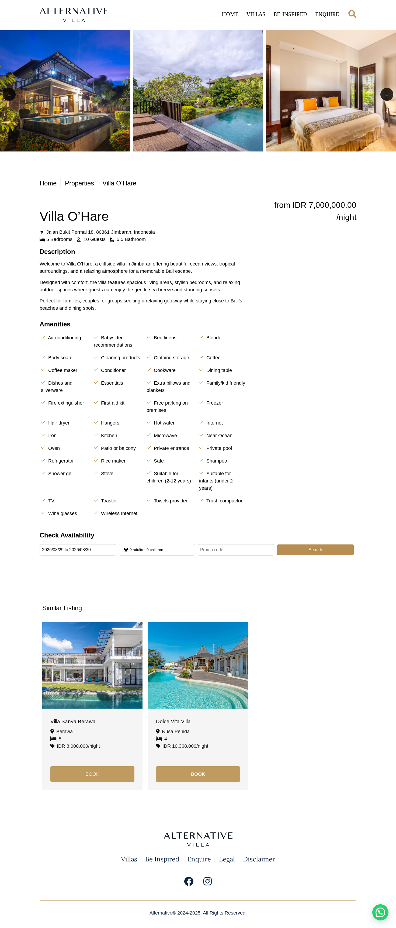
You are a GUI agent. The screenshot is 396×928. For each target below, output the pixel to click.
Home (230, 15)
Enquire (327, 15)
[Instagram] (207, 881)
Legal (227, 859)
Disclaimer (259, 859)
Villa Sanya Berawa (73, 721)
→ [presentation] (386, 94)
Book (92, 774)
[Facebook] (188, 881)
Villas (255, 15)
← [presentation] (9, 94)
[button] (380, 912)
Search (315, 549)
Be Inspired (290, 15)
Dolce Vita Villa (173, 721)
